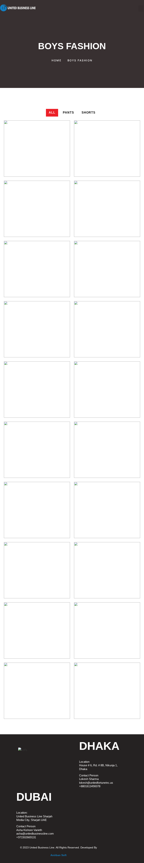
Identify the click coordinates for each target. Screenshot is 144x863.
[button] (140, 8)
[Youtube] (8, 762)
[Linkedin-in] (8, 772)
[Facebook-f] (8, 741)
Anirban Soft (58, 855)
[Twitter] (8, 751)
